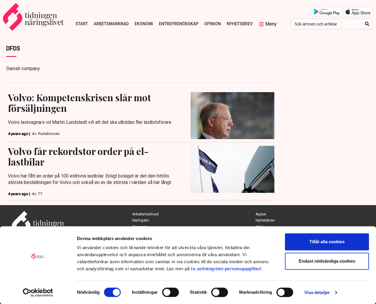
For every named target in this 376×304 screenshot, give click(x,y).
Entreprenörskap (178, 23)
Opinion (212, 23)
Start (81, 23)
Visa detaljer (317, 292)
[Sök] (367, 24)
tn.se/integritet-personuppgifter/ (226, 268)
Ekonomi (144, 23)
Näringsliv (140, 220)
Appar (261, 214)
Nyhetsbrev (240, 23)
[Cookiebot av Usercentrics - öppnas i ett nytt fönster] (38, 292)
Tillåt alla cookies (327, 241)
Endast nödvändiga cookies (327, 261)
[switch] (170, 292)
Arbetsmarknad (111, 23)
